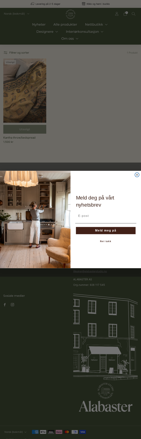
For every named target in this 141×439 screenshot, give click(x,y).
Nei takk (105, 241)
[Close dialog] (137, 175)
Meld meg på (105, 230)
